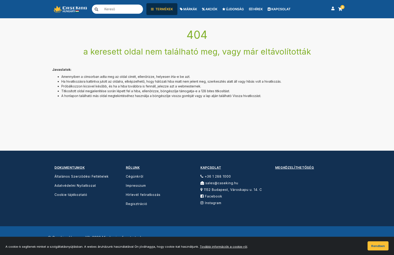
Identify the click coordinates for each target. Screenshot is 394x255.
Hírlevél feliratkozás (143, 195)
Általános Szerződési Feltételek (81, 176)
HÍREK (258, 9)
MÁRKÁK (190, 9)
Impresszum (136, 185)
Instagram (212, 203)
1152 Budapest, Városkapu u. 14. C (232, 190)
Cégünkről (134, 176)
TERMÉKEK (164, 9)
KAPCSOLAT (280, 9)
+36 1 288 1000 (217, 176)
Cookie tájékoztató (70, 195)
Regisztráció (136, 204)
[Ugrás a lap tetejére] (380, 226)
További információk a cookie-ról (223, 246)
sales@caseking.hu (221, 183)
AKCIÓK (211, 9)
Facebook (213, 196)
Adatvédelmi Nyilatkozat (75, 185)
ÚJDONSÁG (234, 9)
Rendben (378, 246)
